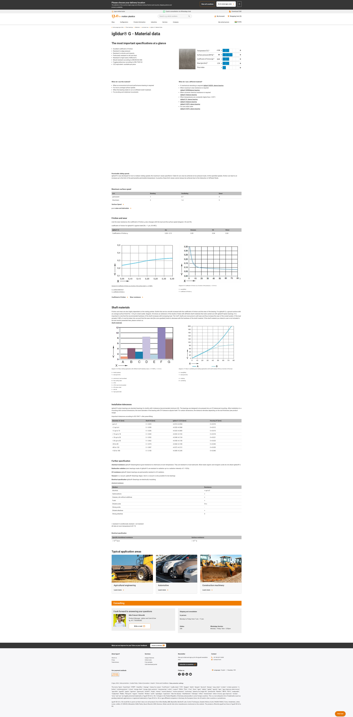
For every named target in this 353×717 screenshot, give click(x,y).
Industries (154, 22)
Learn (118, 590)
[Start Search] (189, 16)
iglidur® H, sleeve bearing (189, 99)
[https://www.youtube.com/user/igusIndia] (190, 674)
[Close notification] (239, 4)
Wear (135, 297)
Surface (117, 204)
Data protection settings (176, 683)
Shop (113, 22)
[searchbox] (173, 16)
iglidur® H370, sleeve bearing (190, 104)
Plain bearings (129, 27)
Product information (139, 22)
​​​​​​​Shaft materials (117, 323)
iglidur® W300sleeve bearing (190, 90)
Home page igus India (118, 27)
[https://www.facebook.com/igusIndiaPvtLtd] (179, 674)
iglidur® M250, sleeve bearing (213, 85)
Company (175, 22)
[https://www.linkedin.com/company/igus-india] (186, 674)
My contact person (223, 22)
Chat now (340, 714)
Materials (137, 27)
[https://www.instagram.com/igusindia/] (183, 674)
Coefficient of (119, 297)
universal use (145, 27)
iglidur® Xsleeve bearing (188, 95)
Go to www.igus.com (225, 4)
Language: (219, 670)
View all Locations (207, 4)
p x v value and (120, 208)
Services (164, 22)
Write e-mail (138, 626)
